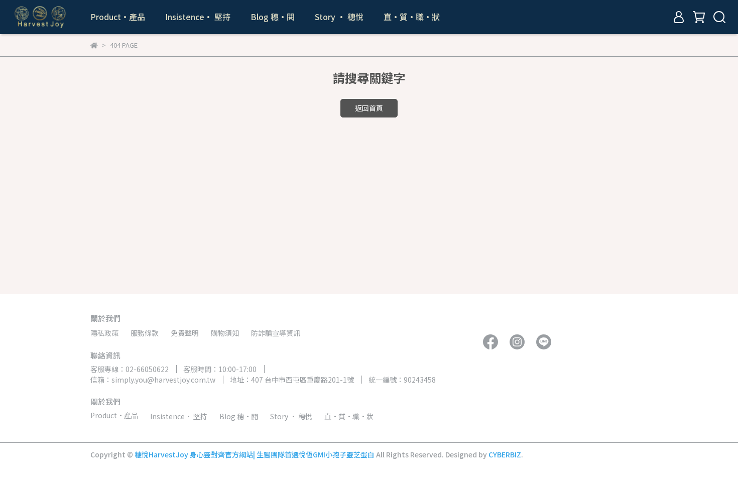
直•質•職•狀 (412, 16)
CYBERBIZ (504, 454)
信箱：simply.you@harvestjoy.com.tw (152, 380)
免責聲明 (185, 333)
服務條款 (145, 333)
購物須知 (225, 333)
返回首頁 (369, 108)
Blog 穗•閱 (273, 16)
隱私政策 (104, 333)
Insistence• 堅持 (197, 16)
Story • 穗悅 (339, 16)
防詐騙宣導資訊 (275, 333)
